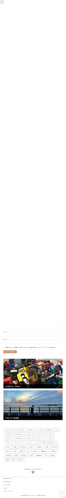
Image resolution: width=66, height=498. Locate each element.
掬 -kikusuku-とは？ (7, 478)
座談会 (40, 447)
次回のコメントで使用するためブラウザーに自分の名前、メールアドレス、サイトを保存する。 (31, 347)
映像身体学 (44, 451)
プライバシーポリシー (8, 491)
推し (28, 451)
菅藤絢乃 (39, 455)
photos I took (9, 430)
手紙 (15, 451)
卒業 (15, 447)
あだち (30, 430)
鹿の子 (21, 460)
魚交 (14, 460)
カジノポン (50, 438)
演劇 (16, 455)
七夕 (38, 442)
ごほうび (8, 434)
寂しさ (32, 447)
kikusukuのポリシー (8, 481)
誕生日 (52, 455)
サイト (5, 339)
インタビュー (39, 438)
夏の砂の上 (23, 447)
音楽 (7, 460)
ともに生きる (18, 434)
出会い (8, 447)
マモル (15, 442)
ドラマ (8, 442)
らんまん (29, 438)
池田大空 (8, 455)
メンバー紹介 (6, 484)
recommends (21, 430)
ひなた (50, 434)
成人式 (8, 451)
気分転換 (53, 451)
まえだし (8, 438)
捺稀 (21, 451)
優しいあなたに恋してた (49, 442)
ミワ (22, 442)
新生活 (35, 451)
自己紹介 (23, 455)
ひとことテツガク (40, 434)
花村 (31, 455)
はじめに (28, 434)
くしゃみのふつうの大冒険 (43, 430)
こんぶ (56, 430)
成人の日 (54, 447)
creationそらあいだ (36, 469)
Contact (5, 488)
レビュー (30, 442)
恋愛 (47, 447)
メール (5, 331)
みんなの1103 (19, 438)
